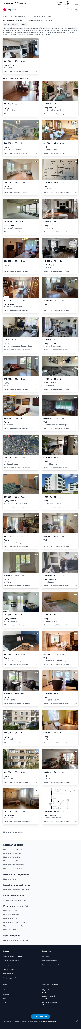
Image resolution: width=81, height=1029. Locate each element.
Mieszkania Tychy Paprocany (13, 865)
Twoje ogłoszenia (8, 973)
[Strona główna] (10, 3)
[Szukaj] (4, 10)
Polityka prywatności (49, 960)
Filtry (75, 10)
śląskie (36, 16)
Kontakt (5, 1003)
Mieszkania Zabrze (10, 930)
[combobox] (37, 10)
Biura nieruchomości (9, 969)
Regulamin (45, 956)
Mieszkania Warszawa (11, 914)
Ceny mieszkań (8, 965)
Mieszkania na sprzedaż (23, 16)
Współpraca (7, 994)
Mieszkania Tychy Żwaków (12, 868)
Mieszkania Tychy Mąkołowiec (13, 861)
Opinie (5, 998)
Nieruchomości (8, 16)
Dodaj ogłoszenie (12, 956)
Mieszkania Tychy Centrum (12, 849)
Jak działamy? (24, 3)
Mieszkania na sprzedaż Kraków (14, 926)
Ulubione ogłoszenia (9, 978)
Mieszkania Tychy (9, 879)
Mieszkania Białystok (10, 911)
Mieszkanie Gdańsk (10, 918)
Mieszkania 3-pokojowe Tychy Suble (16, 889)
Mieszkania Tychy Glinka (11, 857)
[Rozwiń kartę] (36, 72)
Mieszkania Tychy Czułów (12, 853)
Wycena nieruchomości (11, 960)
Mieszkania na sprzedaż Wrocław (15, 922)
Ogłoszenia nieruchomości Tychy (14, 900)
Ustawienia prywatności (50, 965)
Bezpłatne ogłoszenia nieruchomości (15, 940)
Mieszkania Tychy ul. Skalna (13, 832)
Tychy (43, 16)
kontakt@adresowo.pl (49, 1021)
